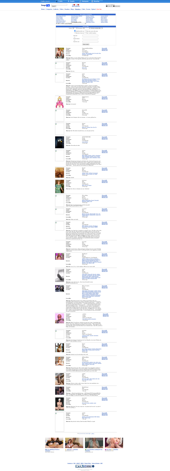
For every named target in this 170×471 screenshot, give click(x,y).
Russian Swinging (85, 214)
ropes (95, 80)
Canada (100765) (104, 16)
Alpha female (85, 290)
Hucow (83, 293)
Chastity (87, 258)
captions (91, 362)
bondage (89, 155)
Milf (89, 80)
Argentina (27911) (60, 19)
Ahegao (85, 78)
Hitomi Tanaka (96, 292)
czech (87, 172)
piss (99, 213)
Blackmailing (88, 200)
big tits (88, 402)
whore (86, 215)
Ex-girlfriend (88, 259)
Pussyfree (95, 261)
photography (84, 336)
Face (92, 127)
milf (91, 378)
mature (88, 378)
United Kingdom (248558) (76, 16)
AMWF (83, 258)
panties (93, 378)
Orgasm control (91, 349)
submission (95, 157)
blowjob (94, 274)
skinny (83, 364)
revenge (90, 174)
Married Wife (93, 213)
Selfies (97, 80)
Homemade (91, 416)
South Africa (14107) (90, 22)
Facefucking (84, 226)
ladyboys (90, 363)
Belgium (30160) (89, 18)
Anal (88, 78)
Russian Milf (92, 214)
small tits (87, 364)
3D (82, 78)
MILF (90, 276)
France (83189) (59, 17)
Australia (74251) (74, 17)
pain (95, 156)
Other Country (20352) (61, 20)
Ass (92, 78)
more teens (95, 363)
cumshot (91, 402)
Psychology (88, 294)
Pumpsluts (93, 294)
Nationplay (96, 260)
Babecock (84, 127)
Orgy (97, 213)
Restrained (84, 201)
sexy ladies (87, 278)
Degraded (97, 200)
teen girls (86, 379)
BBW (83, 155)
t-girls (90, 364)
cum (94, 362)
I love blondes (85, 141)
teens (93, 364)
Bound (92, 200)
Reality (91, 80)
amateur (83, 172)
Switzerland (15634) (60, 22)
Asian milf (90, 274)
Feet (94, 127)
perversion (96, 335)
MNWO (91, 260)
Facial (89, 226)
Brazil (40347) (104, 17)
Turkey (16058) (104, 20)
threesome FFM (93, 278)
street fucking (89, 54)
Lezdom (87, 293)
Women (89, 185)
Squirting (88, 82)
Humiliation (97, 259)
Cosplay (98, 78)
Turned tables (88, 297)
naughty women (94, 277)
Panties (98, 416)
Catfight (95, 290)
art (90, 78)
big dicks (84, 362)
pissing (83, 157)
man (85, 378)
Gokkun (92, 226)
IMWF (83, 260)
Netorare (84, 261)
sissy (96, 378)
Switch (83, 297)
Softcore (84, 82)
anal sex (83, 53)
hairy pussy (84, 67)
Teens (91, 82)
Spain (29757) (104, 18)
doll (83, 378)
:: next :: (92, 433)
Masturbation (84, 80)
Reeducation (97, 294)
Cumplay (90, 225)
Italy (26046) (74, 19)
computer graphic (85, 335)
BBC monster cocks (90, 53)
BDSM (86, 155)
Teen (87, 350)
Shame (88, 201)
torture (99, 157)
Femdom (93, 259)
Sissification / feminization (94, 296)
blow (100, 53)
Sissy (87, 262)
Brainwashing (91, 290)
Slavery (90, 262)
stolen (96, 174)
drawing (91, 335)
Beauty (94, 78)
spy (93, 174)
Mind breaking (92, 293)
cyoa (99, 362)
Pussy (83, 417)
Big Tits (86, 185)
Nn (96, 127)
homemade (95, 172)
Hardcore (87, 79)
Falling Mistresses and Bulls (87, 291)
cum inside (84, 275)
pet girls (98, 156)
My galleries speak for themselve (89, 318)
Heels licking (98, 348)
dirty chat (95, 275)
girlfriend (91, 172)
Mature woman (85, 276)
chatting (98, 274)
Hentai (90, 79)
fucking (98, 275)
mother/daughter (95, 276)
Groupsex (88, 213)
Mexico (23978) (104, 19)
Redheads (99, 261)
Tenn (89, 417)
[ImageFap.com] (45, 6)
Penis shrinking (89, 261)
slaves (91, 157)
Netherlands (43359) (90, 17)
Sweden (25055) (89, 19)
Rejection (84, 262)
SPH (93, 262)
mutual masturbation (86, 277)
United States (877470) (61, 16)
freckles (86, 363)
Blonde (83, 213)
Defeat (99, 290)
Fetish (83, 79)
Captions (88, 127)
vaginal (97, 214)
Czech (87, 416)
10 (89, 433)
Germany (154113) (90, 16)
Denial (83, 259)
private (87, 174)
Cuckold (91, 258)
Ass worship (84, 348)
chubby (93, 155)
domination (98, 155)
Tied (91, 201)
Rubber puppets (85, 296)
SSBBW (96, 226)
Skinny (86, 417)
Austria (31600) (59, 18)
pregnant (87, 157)
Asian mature (84, 274)
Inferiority (87, 260)
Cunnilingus (95, 258)
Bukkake (86, 225)
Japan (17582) (74, 20)
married (83, 174)
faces (83, 363)
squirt (95, 402)
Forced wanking (88, 292)
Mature (83, 349)
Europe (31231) (74, 18)
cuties (97, 362)
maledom (94, 79)
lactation (92, 156)
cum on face (89, 275)
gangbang (84, 54)
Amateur (84, 416)
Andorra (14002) (104, 22)
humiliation (87, 156)
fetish (83, 156)
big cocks (96, 53)
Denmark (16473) (89, 20)
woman (90, 379)
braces (87, 362)
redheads (99, 363)
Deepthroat (95, 225)
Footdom (96, 291)
